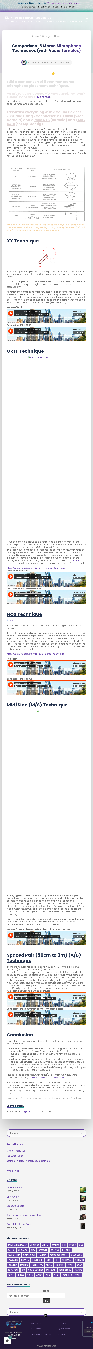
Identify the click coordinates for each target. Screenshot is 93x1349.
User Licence (37, 1329)
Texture (78, 1270)
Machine (24, 1265)
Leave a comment (60, 62)
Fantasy (42, 1255)
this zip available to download (47, 1077)
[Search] (81, 1133)
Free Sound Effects (59, 1255)
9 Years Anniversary (17, 1245)
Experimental (29, 1255)
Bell (64, 1245)
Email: (46, 1290)
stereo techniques (60, 1097)
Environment (14, 1255)
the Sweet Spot (15, 1155)
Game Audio (76, 1255)
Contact (62, 1334)
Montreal (43, 97)
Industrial (66, 1260)
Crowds (55, 1250)
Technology (65, 1270)
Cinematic (22, 1250)
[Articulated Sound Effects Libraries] (6, 17)
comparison (35, 1097)
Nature (70, 1265)
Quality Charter (65, 1329)
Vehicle (20, 1275)
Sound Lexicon (16, 1144)
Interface (79, 1260)
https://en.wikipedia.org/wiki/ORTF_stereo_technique (36, 567)
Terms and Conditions (41, 1334)
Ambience (34, 1245)
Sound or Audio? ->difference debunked (28, 1160)
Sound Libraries (35, 1270)
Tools (11, 1275)
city (24, 1097)
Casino (11, 1250)
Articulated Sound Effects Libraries (31, 17)
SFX (23, 1270)
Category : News (51, 36)
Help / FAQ (36, 1323)
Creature (43, 1250)
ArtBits (55, 1245)
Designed (66, 1250)
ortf (46, 1097)
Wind (48, 1275)
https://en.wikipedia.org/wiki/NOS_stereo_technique (35, 653)
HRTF (9, 1165)
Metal (49, 1265)
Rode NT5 (42, 120)
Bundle (72, 1245)
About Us (62, 1323)
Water (39, 1275)
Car (81, 1245)
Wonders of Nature (71, 1275)
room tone (13, 1270)
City (33, 1250)
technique (78, 1097)
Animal (45, 1245)
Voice (30, 1275)
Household (37, 1260)
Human (49, 1260)
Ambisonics (13, 1170)
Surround (51, 1270)
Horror (25, 1260)
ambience (14, 1097)
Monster (59, 1265)
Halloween (13, 1260)
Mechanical (37, 1265)
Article (35, 36)
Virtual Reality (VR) (17, 1150)
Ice (57, 1260)
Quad (79, 1265)
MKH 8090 (64, 116)
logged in (26, 1111)
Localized (12, 1265)
